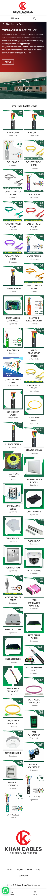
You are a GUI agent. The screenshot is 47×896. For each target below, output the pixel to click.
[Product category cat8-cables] (13, 806)
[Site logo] (23, 8)
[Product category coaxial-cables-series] (13, 590)
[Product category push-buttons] (13, 559)
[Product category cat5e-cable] (13, 154)
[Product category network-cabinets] (13, 775)
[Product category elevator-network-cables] (34, 311)
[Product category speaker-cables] (34, 441)
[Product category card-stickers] (13, 530)
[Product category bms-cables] (34, 124)
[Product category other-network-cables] (13, 372)
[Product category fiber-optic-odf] (13, 621)
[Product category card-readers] (34, 503)
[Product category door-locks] (34, 533)
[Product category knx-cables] (13, 342)
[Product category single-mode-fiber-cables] (13, 681)
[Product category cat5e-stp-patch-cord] (34, 155)
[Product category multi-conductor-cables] (34, 345)
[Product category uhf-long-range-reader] (34, 472)
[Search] (34, 18)
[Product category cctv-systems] (34, 562)
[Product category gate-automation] (34, 725)
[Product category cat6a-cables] (34, 248)
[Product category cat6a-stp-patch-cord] (13, 249)
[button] (23, 85)
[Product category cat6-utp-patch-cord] (13, 216)
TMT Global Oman (19, 885)
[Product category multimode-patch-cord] (34, 692)
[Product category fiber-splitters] (13, 650)
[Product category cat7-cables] (34, 788)
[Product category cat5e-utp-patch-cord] (13, 184)
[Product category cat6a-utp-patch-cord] (34, 278)
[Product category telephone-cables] (13, 466)
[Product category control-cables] (13, 280)
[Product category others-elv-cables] (13, 404)
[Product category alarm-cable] (13, 124)
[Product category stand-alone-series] (13, 499)
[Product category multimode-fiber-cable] (34, 660)
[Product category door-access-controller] (13, 311)
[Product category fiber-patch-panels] (34, 628)
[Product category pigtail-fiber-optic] (34, 410)
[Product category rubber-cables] (13, 436)
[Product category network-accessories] (34, 757)
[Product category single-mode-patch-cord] (13, 713)
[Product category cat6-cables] (34, 186)
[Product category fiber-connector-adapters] (34, 594)
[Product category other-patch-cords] (34, 378)
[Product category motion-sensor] (13, 745)
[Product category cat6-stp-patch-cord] (34, 216)
